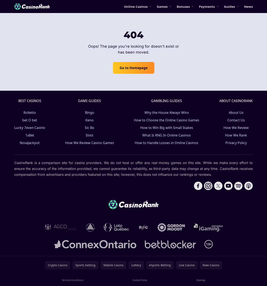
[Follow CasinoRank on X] (218, 186)
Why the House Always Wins (166, 112)
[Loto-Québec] (116, 227)
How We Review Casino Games (89, 142)
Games (162, 6)
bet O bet (29, 120)
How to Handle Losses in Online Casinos (166, 142)
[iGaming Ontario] (208, 227)
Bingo (89, 112)
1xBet (29, 135)
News (248, 6)
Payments (207, 6)
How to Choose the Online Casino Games (166, 120)
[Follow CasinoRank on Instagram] (208, 186)
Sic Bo (89, 127)
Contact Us (236, 120)
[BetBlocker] (170, 244)
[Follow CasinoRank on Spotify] (238, 186)
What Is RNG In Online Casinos (166, 135)
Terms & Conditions (72, 280)
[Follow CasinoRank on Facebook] (198, 186)
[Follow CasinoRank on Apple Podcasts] (248, 186)
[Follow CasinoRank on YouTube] (228, 186)
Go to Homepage (134, 68)
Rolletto (30, 112)
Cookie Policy (139, 280)
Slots (89, 135)
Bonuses (183, 6)
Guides (229, 6)
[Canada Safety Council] (90, 227)
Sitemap (200, 280)
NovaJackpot (30, 142)
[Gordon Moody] (171, 227)
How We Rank (236, 135)
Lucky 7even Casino (29, 127)
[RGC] (143, 227)
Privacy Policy (236, 142)
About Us (236, 112)
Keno (89, 120)
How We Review (236, 127)
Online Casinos (136, 6)
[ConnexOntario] (95, 244)
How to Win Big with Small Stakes (166, 127)
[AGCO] (61, 227)
